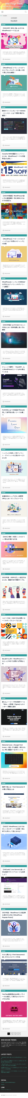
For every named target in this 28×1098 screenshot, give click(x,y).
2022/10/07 (7, 528)
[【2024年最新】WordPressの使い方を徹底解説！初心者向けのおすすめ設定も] (14, 211)
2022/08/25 (7, 609)
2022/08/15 (7, 693)
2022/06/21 (7, 818)
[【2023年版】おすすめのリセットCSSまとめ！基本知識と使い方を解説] (14, 340)
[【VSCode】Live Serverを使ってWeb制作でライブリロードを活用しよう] (14, 885)
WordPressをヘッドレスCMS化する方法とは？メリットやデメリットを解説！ (13, 284)
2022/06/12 (7, 861)
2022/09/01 (7, 569)
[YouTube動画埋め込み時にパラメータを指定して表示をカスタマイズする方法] (14, 1009)
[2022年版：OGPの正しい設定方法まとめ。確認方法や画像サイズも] (14, 590)
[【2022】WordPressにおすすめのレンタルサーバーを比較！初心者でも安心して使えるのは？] (14, 842)
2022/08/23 (7, 650)
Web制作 (3, 24)
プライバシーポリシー (6, 1089)
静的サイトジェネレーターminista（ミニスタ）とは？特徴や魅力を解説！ (13, 113)
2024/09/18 (7, 102)
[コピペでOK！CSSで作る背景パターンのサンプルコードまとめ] (14, 631)
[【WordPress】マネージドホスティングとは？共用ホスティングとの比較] (14, 254)
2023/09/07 (7, 316)
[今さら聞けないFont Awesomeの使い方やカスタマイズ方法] (14, 967)
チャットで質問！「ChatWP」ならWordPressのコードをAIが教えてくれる (13, 369)
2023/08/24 (7, 358)
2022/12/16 (7, 444)
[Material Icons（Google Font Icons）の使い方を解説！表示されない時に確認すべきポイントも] (14, 760)
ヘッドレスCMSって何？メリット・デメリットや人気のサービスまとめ (13, 455)
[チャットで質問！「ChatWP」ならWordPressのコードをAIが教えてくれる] (14, 382)
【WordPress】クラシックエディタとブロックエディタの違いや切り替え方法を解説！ (13, 70)
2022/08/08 (7, 736)
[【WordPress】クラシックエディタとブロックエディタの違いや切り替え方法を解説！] (14, 83)
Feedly (2, 1084)
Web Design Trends (14, 3)
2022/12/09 (7, 487)
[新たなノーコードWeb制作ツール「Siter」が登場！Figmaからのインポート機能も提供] (14, 717)
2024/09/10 (7, 187)
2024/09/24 (7, 59)
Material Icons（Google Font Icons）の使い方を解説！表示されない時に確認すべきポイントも (14, 747)
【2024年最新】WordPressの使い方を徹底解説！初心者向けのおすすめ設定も (13, 198)
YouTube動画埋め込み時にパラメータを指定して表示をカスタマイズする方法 (13, 996)
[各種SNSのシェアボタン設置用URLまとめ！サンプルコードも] (14, 509)
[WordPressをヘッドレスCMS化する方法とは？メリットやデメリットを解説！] (14, 297)
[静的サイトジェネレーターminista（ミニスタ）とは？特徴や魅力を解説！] (14, 126)
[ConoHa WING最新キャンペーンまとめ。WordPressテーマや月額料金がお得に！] (14, 169)
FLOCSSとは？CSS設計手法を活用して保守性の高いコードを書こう (13, 412)
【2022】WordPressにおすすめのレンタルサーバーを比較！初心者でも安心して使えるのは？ (13, 829)
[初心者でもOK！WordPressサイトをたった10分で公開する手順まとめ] (14, 674)
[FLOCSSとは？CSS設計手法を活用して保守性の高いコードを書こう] (14, 425)
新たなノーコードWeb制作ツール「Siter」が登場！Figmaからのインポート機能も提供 (13, 704)
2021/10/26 (7, 904)
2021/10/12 (7, 946)
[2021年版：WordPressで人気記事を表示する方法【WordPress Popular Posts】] (14, 928)
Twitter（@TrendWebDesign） (8, 1082)
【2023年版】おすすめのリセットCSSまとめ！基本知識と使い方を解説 (14, 327)
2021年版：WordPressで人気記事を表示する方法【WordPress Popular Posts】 (14, 915)
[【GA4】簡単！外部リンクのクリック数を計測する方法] (14, 550)
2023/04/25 (7, 401)
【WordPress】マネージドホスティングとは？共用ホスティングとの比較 (13, 241)
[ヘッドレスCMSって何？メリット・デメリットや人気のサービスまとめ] (14, 468)
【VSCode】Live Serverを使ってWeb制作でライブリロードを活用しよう (13, 872)
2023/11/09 (7, 273)
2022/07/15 (7, 778)
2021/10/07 (7, 1028)
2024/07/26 (7, 230)
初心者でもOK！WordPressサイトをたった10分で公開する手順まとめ (14, 661)
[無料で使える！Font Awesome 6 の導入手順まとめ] (14, 800)
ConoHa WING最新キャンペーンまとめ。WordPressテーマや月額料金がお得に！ (13, 156)
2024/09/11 (7, 145)
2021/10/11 (7, 985)
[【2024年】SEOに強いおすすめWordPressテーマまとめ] (14, 41)
